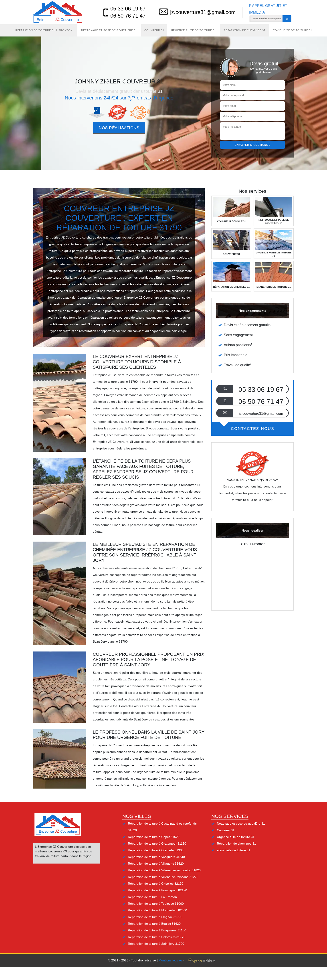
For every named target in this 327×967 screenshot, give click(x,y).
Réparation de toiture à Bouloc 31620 (154, 923)
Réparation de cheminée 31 (244, 30)
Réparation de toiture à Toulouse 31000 (156, 903)
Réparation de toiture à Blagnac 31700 (155, 917)
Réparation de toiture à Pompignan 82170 (157, 890)
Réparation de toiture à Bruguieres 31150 (157, 930)
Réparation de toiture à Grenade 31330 (156, 850)
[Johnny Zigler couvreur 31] (57, 12)
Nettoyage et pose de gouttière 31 (109, 30)
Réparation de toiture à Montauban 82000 (157, 910)
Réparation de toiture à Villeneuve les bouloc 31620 (164, 870)
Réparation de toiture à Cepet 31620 (154, 837)
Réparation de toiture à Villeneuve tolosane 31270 (163, 877)
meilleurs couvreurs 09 (51, 851)
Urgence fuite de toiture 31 (193, 30)
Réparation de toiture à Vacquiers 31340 (156, 857)
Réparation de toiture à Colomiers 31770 (156, 937)
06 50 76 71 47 (127, 16)
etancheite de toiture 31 (292, 30)
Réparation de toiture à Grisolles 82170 (155, 883)
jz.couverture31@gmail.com (203, 12)
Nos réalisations (119, 127)
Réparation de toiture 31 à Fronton (44, 30)
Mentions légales (170, 960)
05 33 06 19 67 (127, 9)
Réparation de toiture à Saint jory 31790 (156, 943)
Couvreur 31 (154, 30)
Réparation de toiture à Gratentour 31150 (157, 843)
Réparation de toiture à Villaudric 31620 (156, 863)
